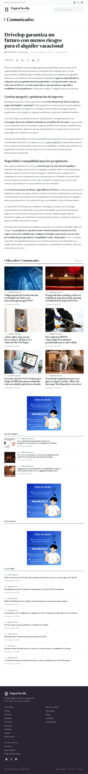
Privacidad (71, 769)
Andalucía (8, 718)
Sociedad (49, 718)
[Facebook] (82, 2)
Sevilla (6, 711)
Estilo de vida (9, 737)
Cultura (7, 733)
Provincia (7, 715)
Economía (8, 722)
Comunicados (20, 20)
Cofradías (8, 729)
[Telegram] (74, 2)
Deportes (8, 726)
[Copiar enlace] (38, 60)
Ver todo (78, 261)
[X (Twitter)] (78, 2)
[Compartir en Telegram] (33, 60)
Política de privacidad (12, 754)
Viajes (48, 715)
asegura (50, 142)
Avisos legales (9, 750)
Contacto (8, 746)
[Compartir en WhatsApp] (17, 60)
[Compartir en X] (22, 60)
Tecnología (50, 711)
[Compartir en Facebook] (28, 60)
